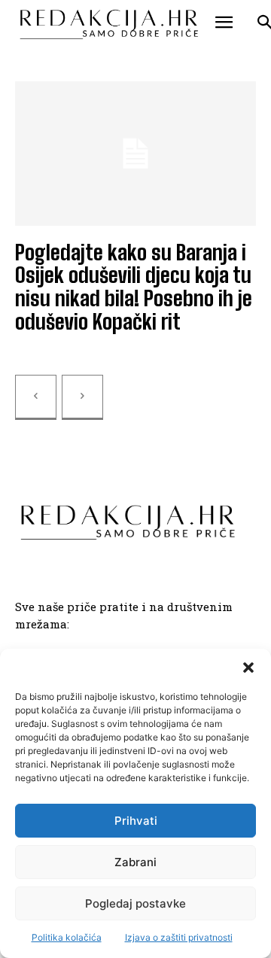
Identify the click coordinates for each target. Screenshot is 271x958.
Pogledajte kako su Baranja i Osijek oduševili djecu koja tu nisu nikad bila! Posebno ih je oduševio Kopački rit (133, 286)
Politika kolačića (67, 937)
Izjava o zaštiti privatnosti (179, 937)
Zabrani (135, 862)
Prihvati (135, 821)
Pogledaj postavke (135, 903)
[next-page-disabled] (82, 397)
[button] (248, 667)
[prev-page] (35, 397)
